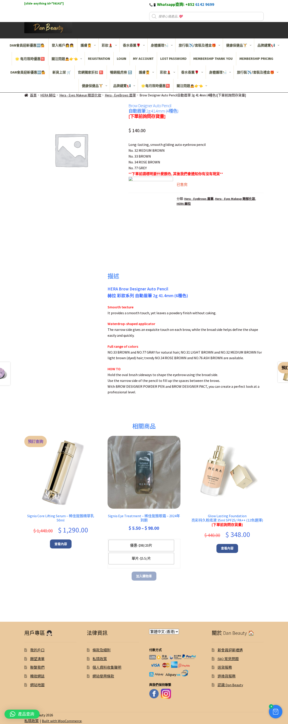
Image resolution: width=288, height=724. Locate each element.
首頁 (33, 95)
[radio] (141, 545)
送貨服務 (225, 667)
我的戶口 (37, 650)
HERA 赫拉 (48, 95)
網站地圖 (37, 685)
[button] (275, 711)
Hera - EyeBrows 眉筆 (120, 95)
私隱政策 (99, 659)
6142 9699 (204, 4)
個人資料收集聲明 (106, 667)
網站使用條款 (103, 676)
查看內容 (60, 544)
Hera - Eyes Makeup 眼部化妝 (80, 95)
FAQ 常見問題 (228, 659)
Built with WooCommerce (62, 721)
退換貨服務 (227, 676)
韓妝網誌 (37, 676)
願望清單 (37, 659)
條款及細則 (101, 650)
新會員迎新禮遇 (230, 650)
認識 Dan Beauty (230, 685)
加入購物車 (144, 576)
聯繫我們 (37, 667)
